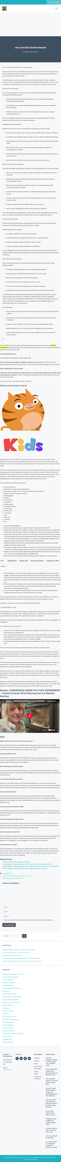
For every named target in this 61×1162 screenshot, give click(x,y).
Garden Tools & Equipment (10, 999)
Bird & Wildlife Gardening (10, 977)
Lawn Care (5, 1014)
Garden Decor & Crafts (9, 994)
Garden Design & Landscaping (11, 997)
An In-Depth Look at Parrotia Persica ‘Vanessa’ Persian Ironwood (25, 868)
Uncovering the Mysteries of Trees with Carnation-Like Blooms (21, 961)
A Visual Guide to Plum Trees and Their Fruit (16, 952)
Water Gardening (7, 1042)
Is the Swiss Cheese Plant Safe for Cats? (50, 1113)
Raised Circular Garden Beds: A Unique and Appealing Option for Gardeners (51, 1092)
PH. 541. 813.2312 (53, 2)
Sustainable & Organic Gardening (12, 1033)
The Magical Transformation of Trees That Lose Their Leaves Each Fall (27, 864)
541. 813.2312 (7, 1070)
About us (37, 1058)
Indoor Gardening (7, 1011)
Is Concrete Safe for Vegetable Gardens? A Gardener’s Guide (21, 958)
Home (36, 1063)
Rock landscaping (7, 1028)
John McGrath (34, 52)
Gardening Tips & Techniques (11, 1002)
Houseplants (6, 1008)
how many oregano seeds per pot (12, 878)
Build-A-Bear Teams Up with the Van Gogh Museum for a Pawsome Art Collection (31, 866)
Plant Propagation (8, 1025)
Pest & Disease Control (9, 1016)
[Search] (24, 936)
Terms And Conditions (37, 1077)
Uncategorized (6, 873)
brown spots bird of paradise (11, 955)
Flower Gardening (8, 985)
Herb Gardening (7, 1005)
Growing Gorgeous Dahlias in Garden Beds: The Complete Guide (52, 1061)
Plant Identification (8, 1022)
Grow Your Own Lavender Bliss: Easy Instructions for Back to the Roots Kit (51, 1103)
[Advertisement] (30, 24)
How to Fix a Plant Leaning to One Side (17, 862)
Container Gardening (8, 982)
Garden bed (6, 991)
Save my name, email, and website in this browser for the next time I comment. (28, 920)
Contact (36, 1061)
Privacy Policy (36, 1072)
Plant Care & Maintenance (10, 1019)
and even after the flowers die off (12, 974)
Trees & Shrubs (7, 1036)
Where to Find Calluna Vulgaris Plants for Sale (16, 876)
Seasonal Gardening (8, 1031)
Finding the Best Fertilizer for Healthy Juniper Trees (18, 950)
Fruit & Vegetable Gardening (11, 988)
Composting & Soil (8, 980)
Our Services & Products (38, 1067)
